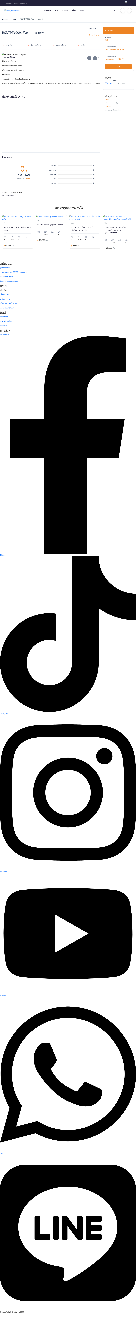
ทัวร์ (56, 10)
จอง (118, 66)
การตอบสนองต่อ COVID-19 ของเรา (13, 272)
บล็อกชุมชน (4, 294)
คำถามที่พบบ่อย (6, 321)
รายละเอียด (8, 57)
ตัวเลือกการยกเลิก (6, 276)
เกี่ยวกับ (65, 10)
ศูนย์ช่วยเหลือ (5, 267)
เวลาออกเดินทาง (110, 47)
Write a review (8, 195)
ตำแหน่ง (108, 37)
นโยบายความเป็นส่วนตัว (9, 303)
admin (115, 81)
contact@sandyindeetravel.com (17, 3)
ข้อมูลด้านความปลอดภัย (9, 281)
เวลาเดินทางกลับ (110, 57)
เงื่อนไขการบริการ (7, 308)
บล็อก (74, 10)
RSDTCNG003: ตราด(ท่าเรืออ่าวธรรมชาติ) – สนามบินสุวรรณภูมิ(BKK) (116, 230)
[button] (122, 10)
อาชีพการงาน (5, 299)
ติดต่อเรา (3, 325)
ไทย (129, 3)
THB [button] (114, 10)
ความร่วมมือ (5, 316)
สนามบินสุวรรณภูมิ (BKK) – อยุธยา (50, 225)
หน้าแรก (47, 10)
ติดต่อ (82, 10)
